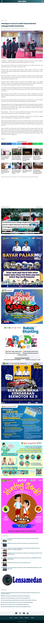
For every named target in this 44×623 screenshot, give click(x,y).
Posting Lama (39, 207)
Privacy (21, 617)
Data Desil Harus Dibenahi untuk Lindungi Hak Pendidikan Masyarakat (15, 604)
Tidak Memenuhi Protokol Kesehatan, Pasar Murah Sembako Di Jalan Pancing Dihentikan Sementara (27, 158)
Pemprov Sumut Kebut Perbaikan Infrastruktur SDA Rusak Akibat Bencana (16, 598)
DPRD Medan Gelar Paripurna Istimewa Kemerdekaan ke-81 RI (19, 562)
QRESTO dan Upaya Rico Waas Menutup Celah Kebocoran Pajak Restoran (16, 595)
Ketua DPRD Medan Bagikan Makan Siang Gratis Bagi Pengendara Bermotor (16, 606)
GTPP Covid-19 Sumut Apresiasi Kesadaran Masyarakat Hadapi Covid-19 (5, 158)
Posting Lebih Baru (5, 207)
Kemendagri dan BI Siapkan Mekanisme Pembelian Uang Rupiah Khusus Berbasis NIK (37, 172)
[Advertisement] (22, 8)
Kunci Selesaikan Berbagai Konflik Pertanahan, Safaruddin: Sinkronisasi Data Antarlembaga (19, 600)
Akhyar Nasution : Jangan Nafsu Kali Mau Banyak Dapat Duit (27, 171)
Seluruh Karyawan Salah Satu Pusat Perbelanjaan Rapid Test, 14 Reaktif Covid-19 (16, 172)
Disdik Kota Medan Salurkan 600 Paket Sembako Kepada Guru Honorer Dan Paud (37, 158)
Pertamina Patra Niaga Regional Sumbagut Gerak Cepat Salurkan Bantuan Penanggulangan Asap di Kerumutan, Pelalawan (20, 226)
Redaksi (32, 617)
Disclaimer (27, 617)
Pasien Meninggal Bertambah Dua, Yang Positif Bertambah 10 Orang (5, 172)
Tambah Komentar (24, 28)
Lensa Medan (22, 1)
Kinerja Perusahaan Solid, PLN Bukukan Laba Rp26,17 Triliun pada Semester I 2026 (22, 543)
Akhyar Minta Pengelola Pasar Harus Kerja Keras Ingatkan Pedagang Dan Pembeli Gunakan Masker (16, 158)
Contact (16, 617)
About (11, 617)
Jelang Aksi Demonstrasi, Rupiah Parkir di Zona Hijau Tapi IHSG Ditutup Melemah (17, 602)
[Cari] (42, 1)
